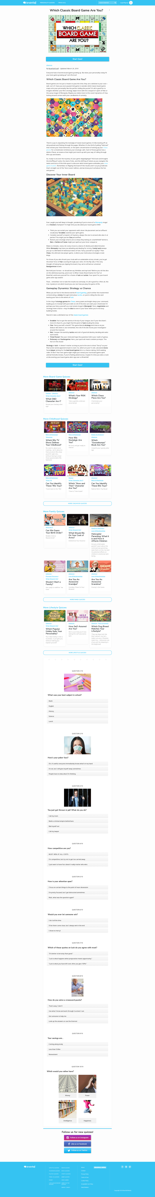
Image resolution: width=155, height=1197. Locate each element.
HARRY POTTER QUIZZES (65, 1183)
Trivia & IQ (62, 3)
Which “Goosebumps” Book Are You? (98, 442)
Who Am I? (49, 527)
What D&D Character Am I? (53, 400)
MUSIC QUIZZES (66, 1170)
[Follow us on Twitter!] (129, 1166)
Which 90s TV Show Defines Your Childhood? (53, 442)
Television (49, 437)
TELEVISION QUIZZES (54, 1170)
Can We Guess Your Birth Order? (54, 531)
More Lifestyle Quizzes (55, 607)
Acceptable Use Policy (87, 1184)
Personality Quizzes (47, 3)
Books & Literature (97, 435)
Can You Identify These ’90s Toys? (54, 484)
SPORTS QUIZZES (66, 1174)
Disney (51, 1180)
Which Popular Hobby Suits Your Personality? (54, 631)
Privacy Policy (85, 1174)
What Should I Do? (75, 530)
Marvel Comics (66, 1187)
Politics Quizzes (54, 1174)
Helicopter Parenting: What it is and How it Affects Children (100, 537)
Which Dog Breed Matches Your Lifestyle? (100, 629)
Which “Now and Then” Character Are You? (77, 486)
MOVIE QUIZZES (66, 1167)
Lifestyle (49, 65)
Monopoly (98, 222)
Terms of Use (85, 1177)
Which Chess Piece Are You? (98, 396)
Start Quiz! (77, 59)
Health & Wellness (97, 528)
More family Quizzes (77, 599)
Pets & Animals (103, 623)
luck (72, 297)
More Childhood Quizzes (55, 418)
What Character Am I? (53, 396)
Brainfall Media (127, 1190)
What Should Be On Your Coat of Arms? (76, 535)
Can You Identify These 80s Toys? (99, 484)
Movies (71, 478)
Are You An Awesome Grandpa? (74, 582)
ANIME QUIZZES (66, 1177)
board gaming (81, 293)
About (82, 1167)
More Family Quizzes (53, 511)
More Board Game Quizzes (56, 376)
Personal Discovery (52, 576)
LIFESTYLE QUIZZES (54, 1167)
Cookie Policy (84, 1180)
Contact (83, 1170)
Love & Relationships (98, 531)
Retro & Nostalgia (52, 435)
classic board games (81, 315)
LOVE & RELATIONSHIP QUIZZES (55, 1183)
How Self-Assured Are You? (77, 627)
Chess (73, 301)
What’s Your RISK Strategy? (77, 396)
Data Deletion (85, 1187)
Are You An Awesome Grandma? (96, 582)
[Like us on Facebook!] (122, 1166)
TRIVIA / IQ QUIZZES (54, 1177)
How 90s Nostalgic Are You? (75, 440)
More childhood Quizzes (77, 503)
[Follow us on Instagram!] (126, 1166)
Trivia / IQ (49, 480)
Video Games (65, 1180)
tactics (80, 295)
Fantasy (48, 393)
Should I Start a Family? (53, 583)
